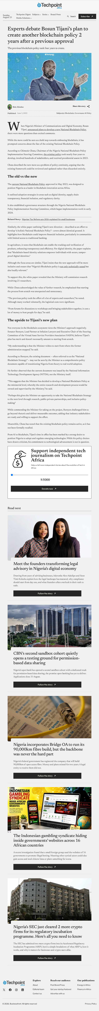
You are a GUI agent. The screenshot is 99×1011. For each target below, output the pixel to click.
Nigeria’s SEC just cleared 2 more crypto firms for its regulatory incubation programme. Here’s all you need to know (48, 932)
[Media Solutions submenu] (31, 18)
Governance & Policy (83, 113)
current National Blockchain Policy (28, 184)
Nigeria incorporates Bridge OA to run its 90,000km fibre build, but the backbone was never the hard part (48, 749)
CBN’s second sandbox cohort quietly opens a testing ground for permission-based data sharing (46, 658)
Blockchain (69, 113)
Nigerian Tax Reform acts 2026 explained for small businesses (48, 219)
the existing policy (52, 154)
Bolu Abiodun (18, 107)
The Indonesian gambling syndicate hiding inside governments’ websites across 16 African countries (50, 841)
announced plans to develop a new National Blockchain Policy (57, 130)
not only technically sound (72, 267)
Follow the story (45, 593)
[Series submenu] (48, 14)
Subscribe (85, 16)
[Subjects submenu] (40, 14)
